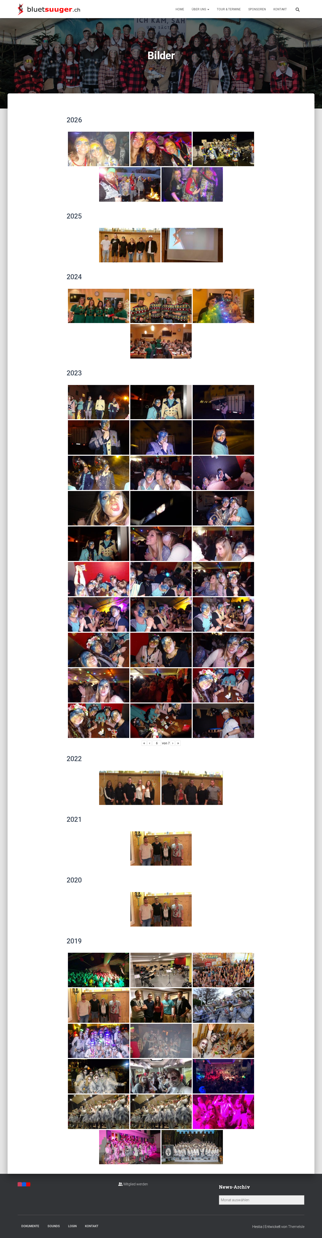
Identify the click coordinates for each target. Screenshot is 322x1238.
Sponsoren (257, 9)
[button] (208, 9)
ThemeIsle (296, 1227)
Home (180, 9)
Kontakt (280, 9)
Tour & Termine (229, 9)
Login (72, 1226)
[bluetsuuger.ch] (49, 9)
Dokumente (30, 1226)
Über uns (199, 9)
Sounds (54, 1226)
